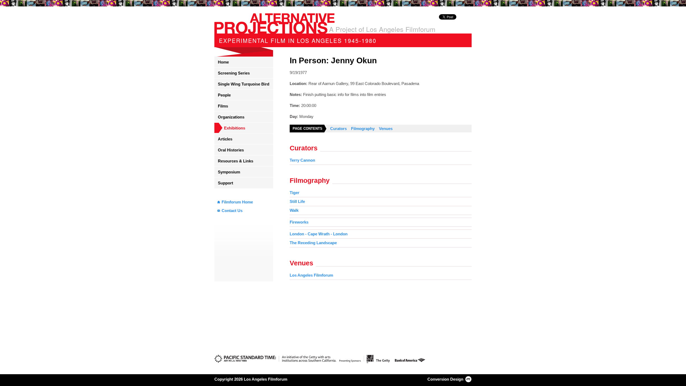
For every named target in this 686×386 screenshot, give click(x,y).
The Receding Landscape (313, 242)
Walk (294, 210)
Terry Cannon (302, 160)
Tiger (294, 192)
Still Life (297, 201)
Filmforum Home (237, 202)
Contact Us (232, 210)
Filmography (363, 128)
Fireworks (299, 222)
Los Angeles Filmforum (311, 275)
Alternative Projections (274, 23)
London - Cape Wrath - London (319, 234)
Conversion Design (445, 379)
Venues (386, 128)
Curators (338, 128)
